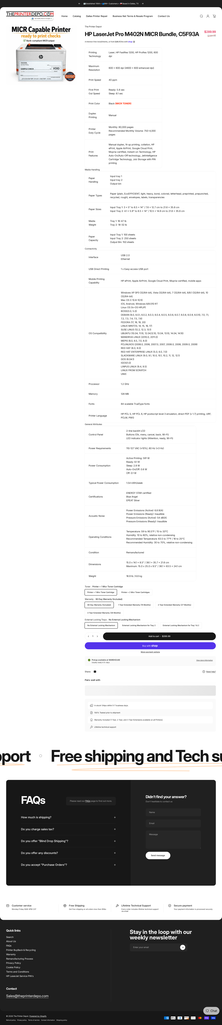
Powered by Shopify (38, 1016)
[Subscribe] (182, 947)
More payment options (150, 652)
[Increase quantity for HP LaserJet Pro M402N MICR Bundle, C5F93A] (98, 636)
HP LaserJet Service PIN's (20, 976)
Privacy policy (22, 1020)
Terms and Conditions (17, 971)
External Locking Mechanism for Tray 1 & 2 (181, 625)
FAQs (87, 801)
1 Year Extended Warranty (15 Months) (134, 605)
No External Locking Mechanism (101, 625)
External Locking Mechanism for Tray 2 (139, 625)
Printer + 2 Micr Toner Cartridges (135, 592)
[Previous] (79, 3)
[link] (27, 996)
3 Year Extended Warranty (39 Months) (104, 613)
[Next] (142, 3)
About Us (11, 941)
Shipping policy (61, 1020)
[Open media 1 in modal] (41, 54)
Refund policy (11, 1020)
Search (9, 937)
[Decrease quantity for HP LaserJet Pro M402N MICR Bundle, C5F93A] (88, 636)
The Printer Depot (93, 26)
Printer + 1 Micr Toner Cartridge (100, 592)
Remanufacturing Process (19, 958)
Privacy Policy (13, 963)
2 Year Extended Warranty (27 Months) (174, 605)
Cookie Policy (13, 967)
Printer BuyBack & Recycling (21, 950)
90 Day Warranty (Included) (99, 605)
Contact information (48, 1020)
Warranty (11, 954)
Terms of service (34, 1020)
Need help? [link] (211, 671)
